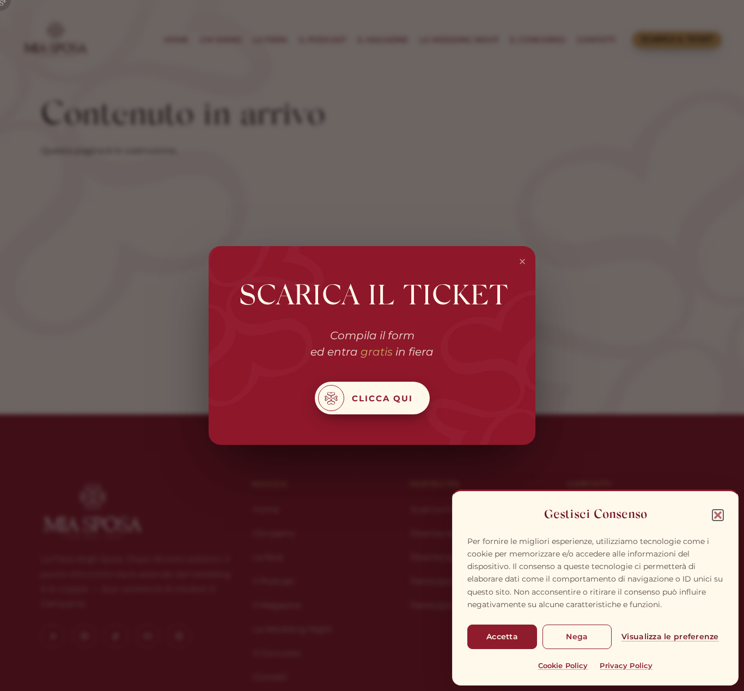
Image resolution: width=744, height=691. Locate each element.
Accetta (502, 636)
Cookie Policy (563, 665)
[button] (717, 515)
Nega (577, 636)
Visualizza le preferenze (669, 636)
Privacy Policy (626, 665)
